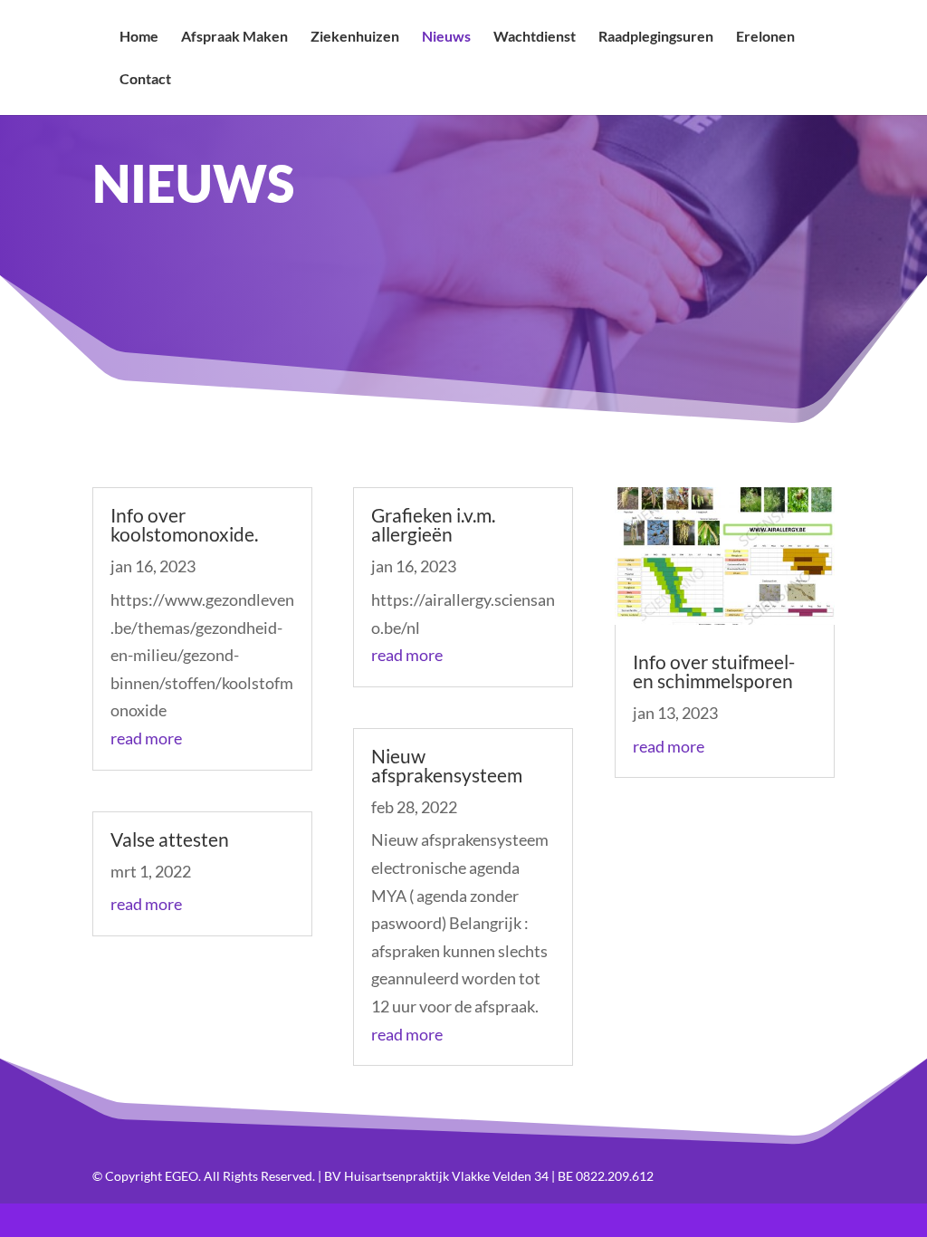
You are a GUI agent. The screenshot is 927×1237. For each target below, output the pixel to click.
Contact (145, 79)
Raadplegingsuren (655, 37)
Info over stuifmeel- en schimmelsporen (714, 671)
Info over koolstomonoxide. (184, 524)
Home (138, 37)
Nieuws (446, 37)
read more (146, 738)
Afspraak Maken (234, 37)
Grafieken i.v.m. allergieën (433, 524)
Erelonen (765, 37)
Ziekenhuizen (355, 37)
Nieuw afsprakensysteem (446, 765)
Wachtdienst (534, 37)
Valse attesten (169, 839)
